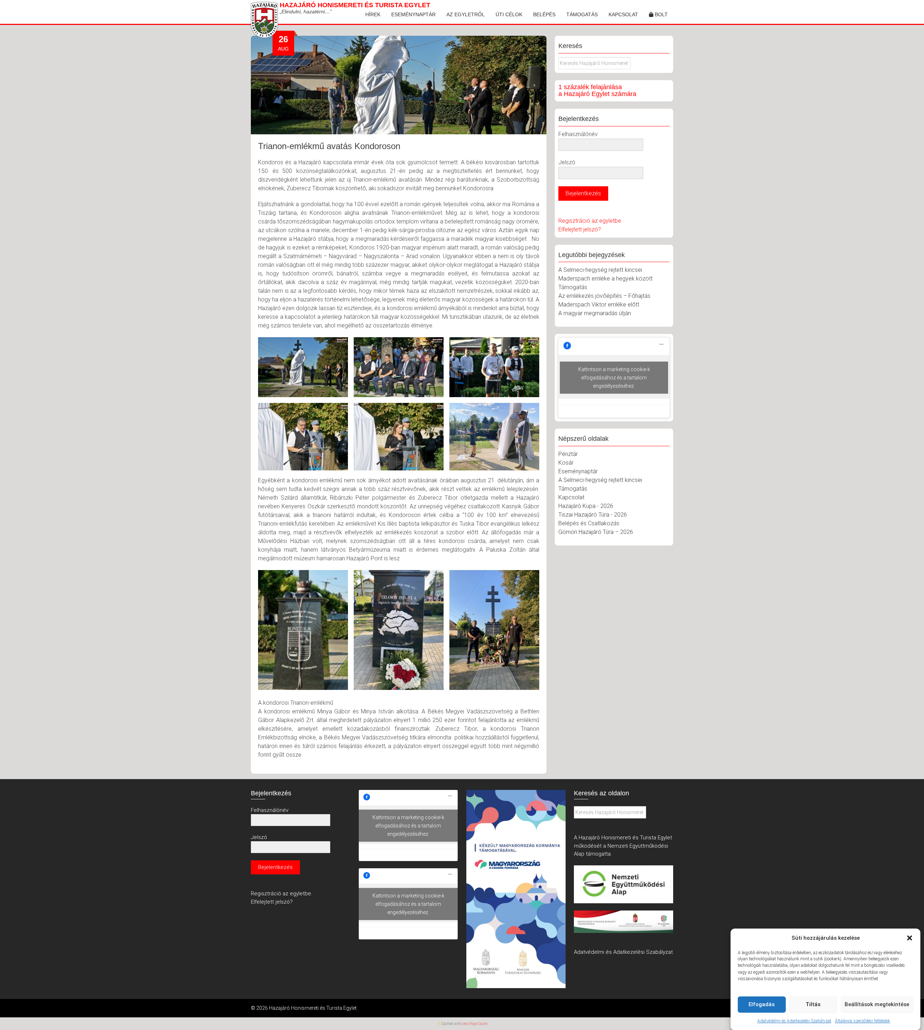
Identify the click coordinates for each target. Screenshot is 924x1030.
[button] (909, 938)
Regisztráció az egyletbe (589, 220)
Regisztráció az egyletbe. (281, 893)
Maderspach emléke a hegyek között (605, 278)
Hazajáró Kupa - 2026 (585, 506)
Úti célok (509, 14)
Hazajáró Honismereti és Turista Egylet (355, 5)
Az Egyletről (465, 14)
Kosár (566, 462)
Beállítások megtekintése (877, 1004)
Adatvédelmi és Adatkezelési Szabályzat (794, 1020)
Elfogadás (762, 1004)
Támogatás (582, 14)
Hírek (372, 14)
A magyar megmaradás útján (594, 313)
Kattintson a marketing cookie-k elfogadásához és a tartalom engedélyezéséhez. (614, 377)
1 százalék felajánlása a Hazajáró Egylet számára (597, 90)
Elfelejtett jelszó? (579, 229)
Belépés (544, 14)
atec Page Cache (475, 1024)
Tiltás (813, 1004)
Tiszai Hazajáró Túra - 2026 (592, 514)
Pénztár (568, 454)
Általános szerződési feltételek (862, 1020)
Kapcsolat (623, 14)
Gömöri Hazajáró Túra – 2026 (595, 532)
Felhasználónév (578, 134)
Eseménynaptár (413, 14)
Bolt (660, 14)
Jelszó (566, 162)
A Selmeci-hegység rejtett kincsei (600, 269)
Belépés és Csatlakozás (588, 523)
